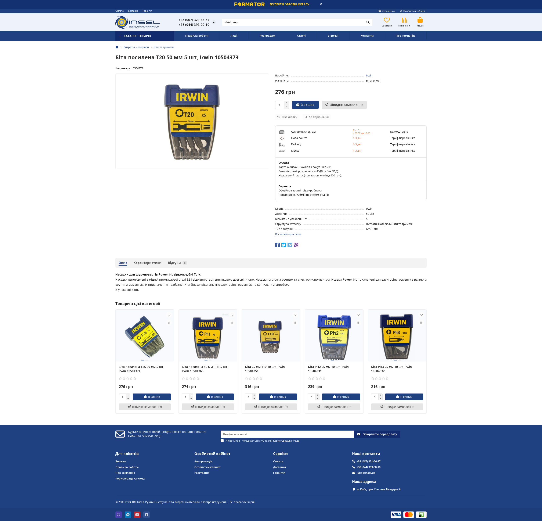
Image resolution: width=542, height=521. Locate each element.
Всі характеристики (288, 234)
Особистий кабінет (212, 453)
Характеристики (148, 262)
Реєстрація (201, 473)
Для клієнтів (127, 453)
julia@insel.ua (366, 473)
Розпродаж (267, 35)
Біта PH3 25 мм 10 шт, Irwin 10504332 (391, 369)
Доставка (133, 10)
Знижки (333, 35)
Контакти (367, 35)
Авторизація (203, 461)
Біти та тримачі (164, 47)
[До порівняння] (169, 323)
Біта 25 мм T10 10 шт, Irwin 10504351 (265, 369)
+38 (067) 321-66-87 (368, 461)
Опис (123, 262)
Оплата (119, 10)
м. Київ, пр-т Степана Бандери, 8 (379, 489)
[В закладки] (169, 315)
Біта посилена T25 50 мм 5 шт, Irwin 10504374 (141, 369)
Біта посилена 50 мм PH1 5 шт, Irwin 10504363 (205, 369)
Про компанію (405, 35)
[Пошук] (368, 22)
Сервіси (280, 453)
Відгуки (176, 262)
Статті (301, 35)
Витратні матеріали (136, 47)
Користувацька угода (130, 478)
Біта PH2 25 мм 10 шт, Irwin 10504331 (328, 369)
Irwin (369, 75)
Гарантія (147, 10)
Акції (234, 35)
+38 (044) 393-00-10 (368, 467)
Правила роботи (197, 35)
